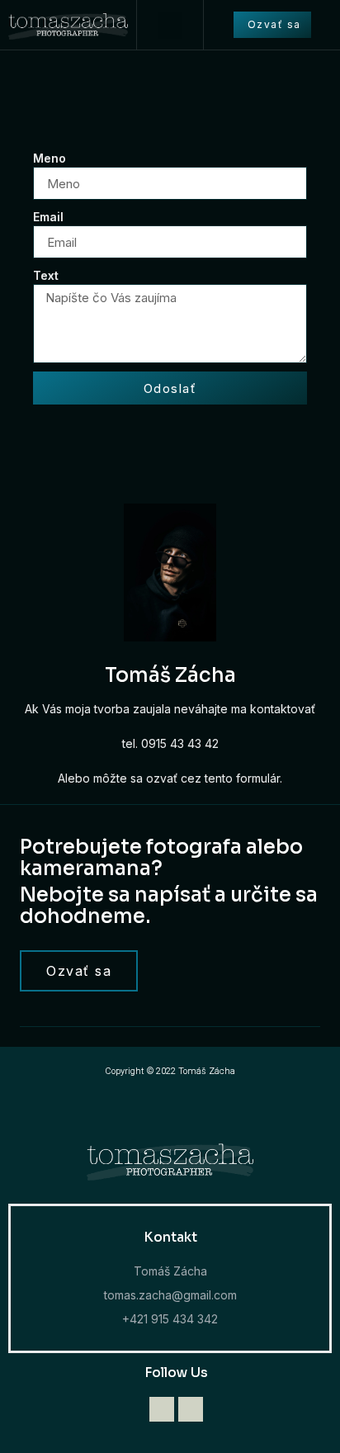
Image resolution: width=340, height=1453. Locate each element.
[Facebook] (190, 1409)
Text (46, 275)
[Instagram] (161, 1409)
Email (48, 217)
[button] (170, 25)
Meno (49, 158)
